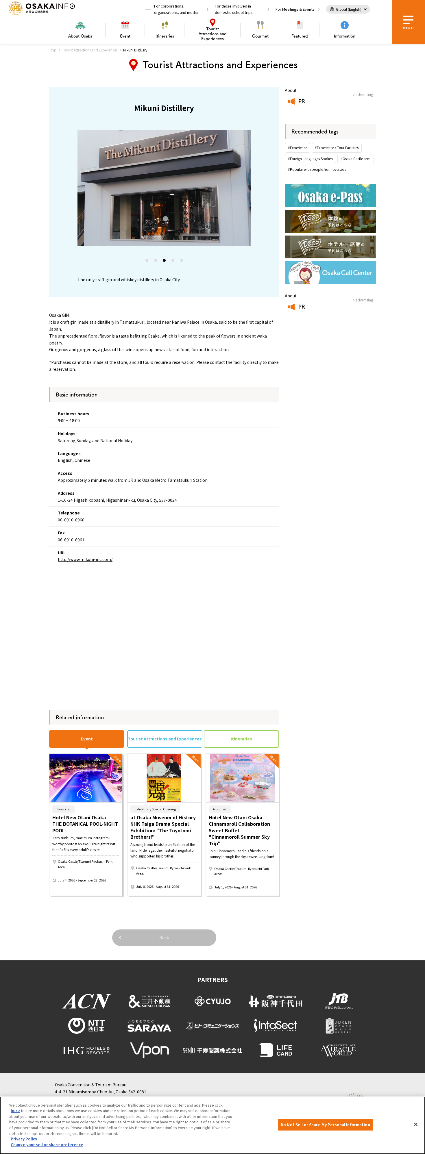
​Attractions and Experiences (213, 34)
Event (125, 36)
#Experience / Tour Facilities (337, 147)
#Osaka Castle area (356, 158)
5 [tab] (182, 261)
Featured (299, 36)
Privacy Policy (24, 1139)
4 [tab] (173, 261)
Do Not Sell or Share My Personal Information (325, 1124)
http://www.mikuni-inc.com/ (85, 559)
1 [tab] (147, 261)
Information (344, 36)
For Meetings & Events (295, 9)
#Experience (297, 147)
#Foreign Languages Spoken (310, 158)
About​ (80, 36)
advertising (364, 94)
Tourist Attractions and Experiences (89, 49)
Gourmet (260, 36)
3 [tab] (164, 261)
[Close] (415, 1124)
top (53, 49)
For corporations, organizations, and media (176, 9)
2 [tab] (156, 261)
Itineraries (165, 36)
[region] (212, 1125)
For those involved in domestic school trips (234, 9)
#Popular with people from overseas (317, 169)
